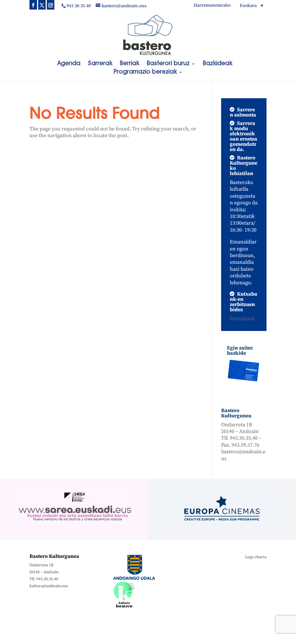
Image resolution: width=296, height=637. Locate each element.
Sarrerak (100, 64)
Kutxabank (242, 318)
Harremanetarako (212, 5)
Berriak (129, 64)
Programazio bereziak (145, 72)
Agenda (68, 64)
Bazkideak (217, 64)
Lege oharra (256, 557)
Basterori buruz (168, 64)
